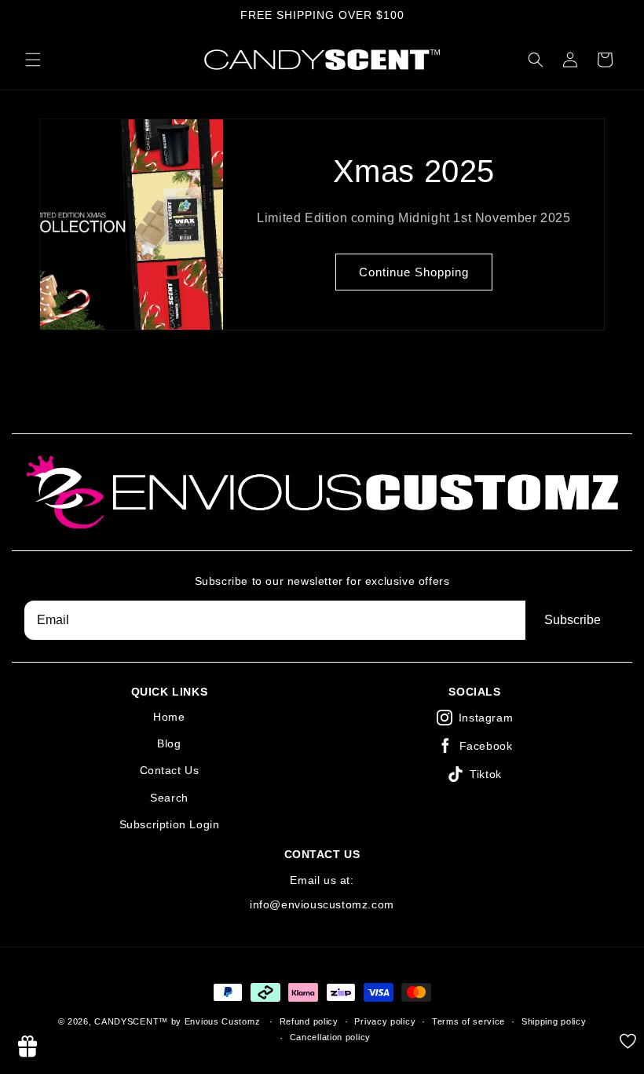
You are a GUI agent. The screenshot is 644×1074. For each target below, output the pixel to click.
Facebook (486, 746)
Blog (169, 743)
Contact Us (169, 770)
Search (169, 797)
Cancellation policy (330, 1037)
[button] (33, 59)
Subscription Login (169, 824)
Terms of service (468, 1021)
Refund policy (309, 1021)
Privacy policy (384, 1021)
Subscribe (572, 619)
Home (169, 717)
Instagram (486, 717)
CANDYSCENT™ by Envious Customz (178, 1021)
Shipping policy (554, 1021)
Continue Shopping (414, 272)
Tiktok (486, 774)
